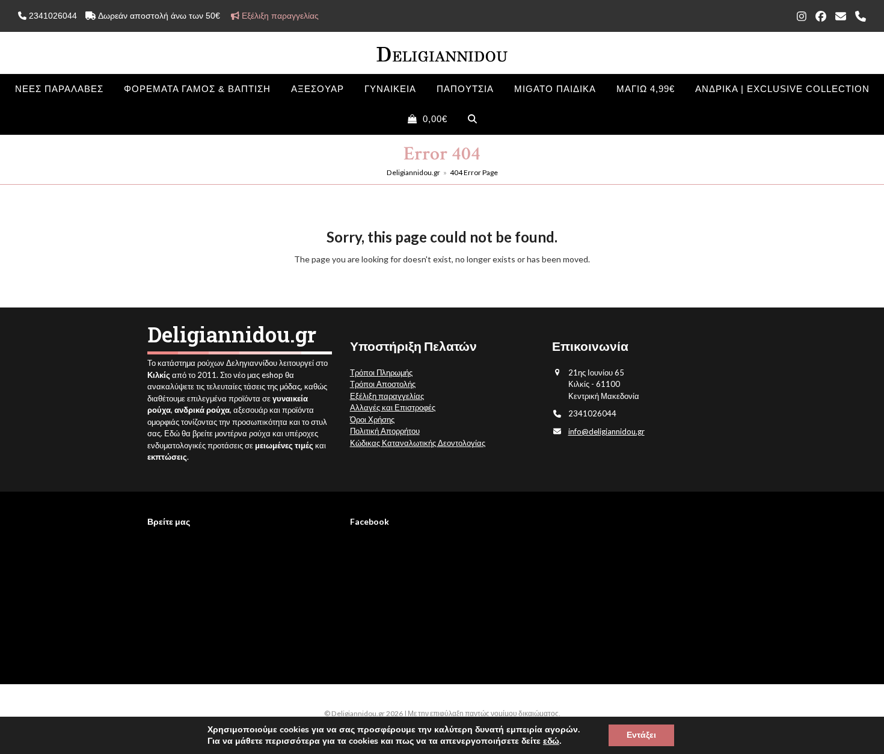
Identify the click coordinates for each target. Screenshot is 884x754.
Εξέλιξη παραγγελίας (387, 396)
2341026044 (51, 15)
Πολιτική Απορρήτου (385, 431)
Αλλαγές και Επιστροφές (392, 407)
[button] (427, 119)
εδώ (551, 741)
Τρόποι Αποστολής (383, 384)
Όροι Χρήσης (372, 419)
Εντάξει (641, 735)
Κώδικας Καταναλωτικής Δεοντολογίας (417, 443)
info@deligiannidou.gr (606, 431)
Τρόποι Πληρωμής (381, 372)
